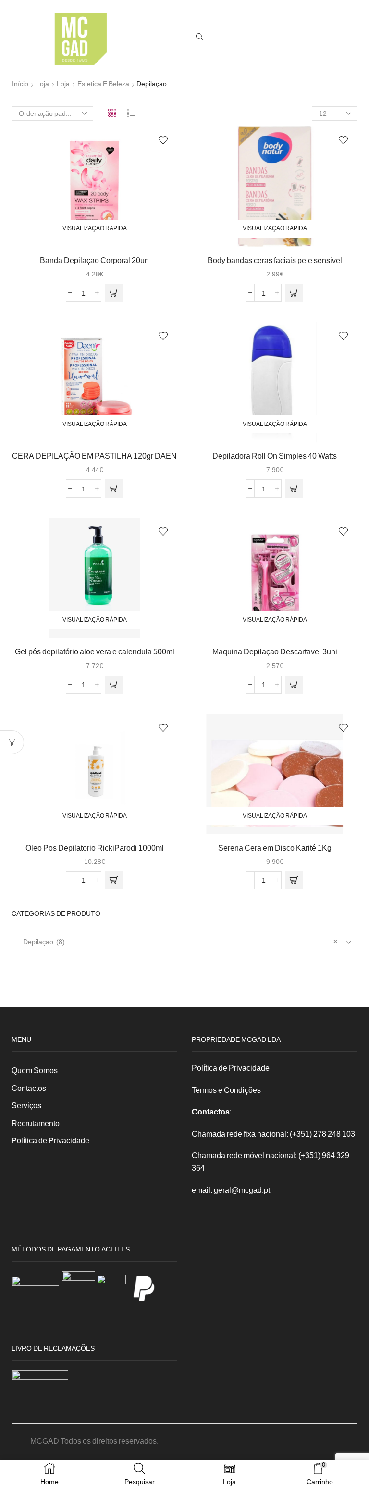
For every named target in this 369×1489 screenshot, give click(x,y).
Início (20, 83)
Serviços (26, 1105)
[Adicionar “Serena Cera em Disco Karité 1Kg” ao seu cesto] (294, 880)
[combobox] (184, 942)
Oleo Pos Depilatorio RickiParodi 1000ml (94, 847)
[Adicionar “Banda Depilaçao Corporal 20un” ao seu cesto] (114, 293)
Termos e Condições (226, 1089)
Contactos (29, 1087)
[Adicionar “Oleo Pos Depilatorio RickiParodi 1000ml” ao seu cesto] (114, 880)
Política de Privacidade (50, 1140)
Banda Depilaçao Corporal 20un (94, 259)
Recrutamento (36, 1122)
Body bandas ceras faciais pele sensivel (275, 259)
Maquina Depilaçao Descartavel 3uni (274, 651)
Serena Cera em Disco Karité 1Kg (275, 847)
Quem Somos (35, 1070)
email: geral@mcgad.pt (231, 1189)
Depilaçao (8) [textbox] (178, 942)
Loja (42, 83)
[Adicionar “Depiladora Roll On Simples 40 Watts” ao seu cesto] (294, 488)
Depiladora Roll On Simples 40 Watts (274, 455)
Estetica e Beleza (103, 83)
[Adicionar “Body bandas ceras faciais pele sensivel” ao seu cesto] (294, 293)
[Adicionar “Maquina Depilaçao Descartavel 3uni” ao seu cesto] (294, 685)
